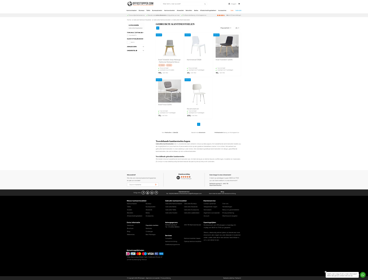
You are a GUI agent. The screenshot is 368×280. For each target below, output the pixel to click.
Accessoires (222, 10)
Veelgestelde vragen (210, 207)
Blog (128, 231)
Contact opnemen (210, 204)
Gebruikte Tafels (170, 210)
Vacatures (130, 225)
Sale (232, 10)
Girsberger (149, 231)
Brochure (130, 228)
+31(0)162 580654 (174, 193)
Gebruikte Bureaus (190, 204)
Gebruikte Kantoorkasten (173, 204)
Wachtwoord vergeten (229, 216)
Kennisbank (207, 210)
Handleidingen (227, 207)
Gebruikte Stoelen (171, 213)
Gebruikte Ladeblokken (191, 213)
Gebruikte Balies (170, 207)
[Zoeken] (204, 4)
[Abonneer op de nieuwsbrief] (156, 184)
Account (206, 216)
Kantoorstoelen (169, 10)
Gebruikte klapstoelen (136, 28)
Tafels (148, 10)
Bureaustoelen (157, 10)
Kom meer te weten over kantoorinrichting (222, 193)
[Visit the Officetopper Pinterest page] (156, 192)
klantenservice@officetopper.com (191, 193)
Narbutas (149, 228)
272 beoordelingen (235, 15)
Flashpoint (238, 278)
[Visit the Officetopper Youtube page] (147, 192)
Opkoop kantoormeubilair (192, 241)
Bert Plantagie (150, 234)
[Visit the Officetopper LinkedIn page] (152, 192)
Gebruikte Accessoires (191, 210)
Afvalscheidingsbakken (208, 10)
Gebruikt (238, 10)
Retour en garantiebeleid (230, 210)
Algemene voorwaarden (212, 213)
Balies (196, 10)
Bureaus (141, 10)
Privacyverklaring (228, 213)
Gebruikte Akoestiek (191, 207)
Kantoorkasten (132, 10)
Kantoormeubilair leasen (192, 238)
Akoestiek (180, 10)
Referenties (131, 234)
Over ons (225, 204)
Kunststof (133, 35)
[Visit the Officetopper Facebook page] (143, 192)
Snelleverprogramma (172, 244)
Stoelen (129, 210)
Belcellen (189, 10)
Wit (132, 42)
